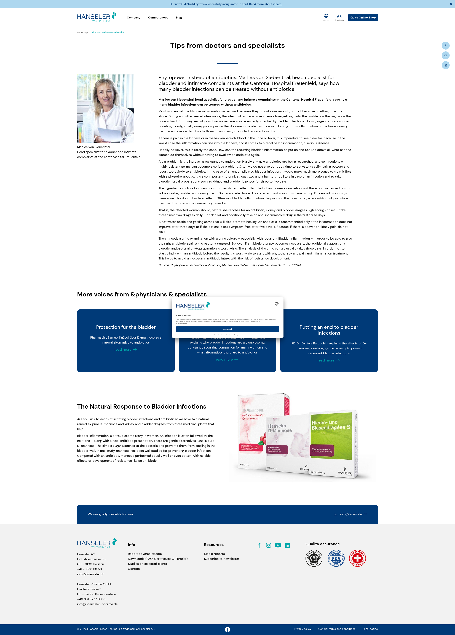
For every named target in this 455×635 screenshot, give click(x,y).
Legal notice (370, 629)
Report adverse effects (145, 554)
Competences (158, 17)
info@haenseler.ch (353, 514)
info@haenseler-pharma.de (97, 604)
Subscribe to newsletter (221, 559)
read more (122, 349)
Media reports (214, 554)
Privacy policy (302, 629)
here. (278, 4)
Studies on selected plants (147, 564)
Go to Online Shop (363, 17)
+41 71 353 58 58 (89, 569)
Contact (134, 569)
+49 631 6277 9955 (91, 599)
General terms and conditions (336, 629)
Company (133, 17)
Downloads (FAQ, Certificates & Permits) (158, 559)
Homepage (83, 32)
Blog (179, 17)
